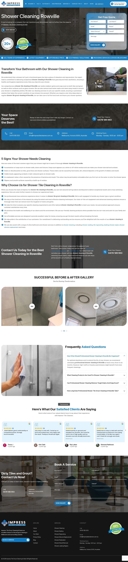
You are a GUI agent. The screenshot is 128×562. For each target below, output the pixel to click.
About (86, 3)
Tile (38, 3)
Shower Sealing (59, 531)
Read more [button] (38, 439)
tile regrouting (98, 225)
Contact (100, 4)
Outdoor (45, 3)
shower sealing (87, 225)
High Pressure (56, 3)
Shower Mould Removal (61, 543)
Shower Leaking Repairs (61, 546)
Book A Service (8, 540)
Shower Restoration (60, 540)
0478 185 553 (119, 3)
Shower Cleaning (59, 528)
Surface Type (76, 3)
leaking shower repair (111, 225)
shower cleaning (69, 225)
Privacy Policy (37, 537)
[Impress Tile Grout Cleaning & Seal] (10, 4)
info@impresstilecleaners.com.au (41, 136)
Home (25, 3)
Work (92, 3)
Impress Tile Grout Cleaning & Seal (15, 24)
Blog (34, 540)
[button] (125, 430)
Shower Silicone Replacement (63, 537)
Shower (30, 3)
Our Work (36, 534)
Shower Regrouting (60, 534)
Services (66, 3)
